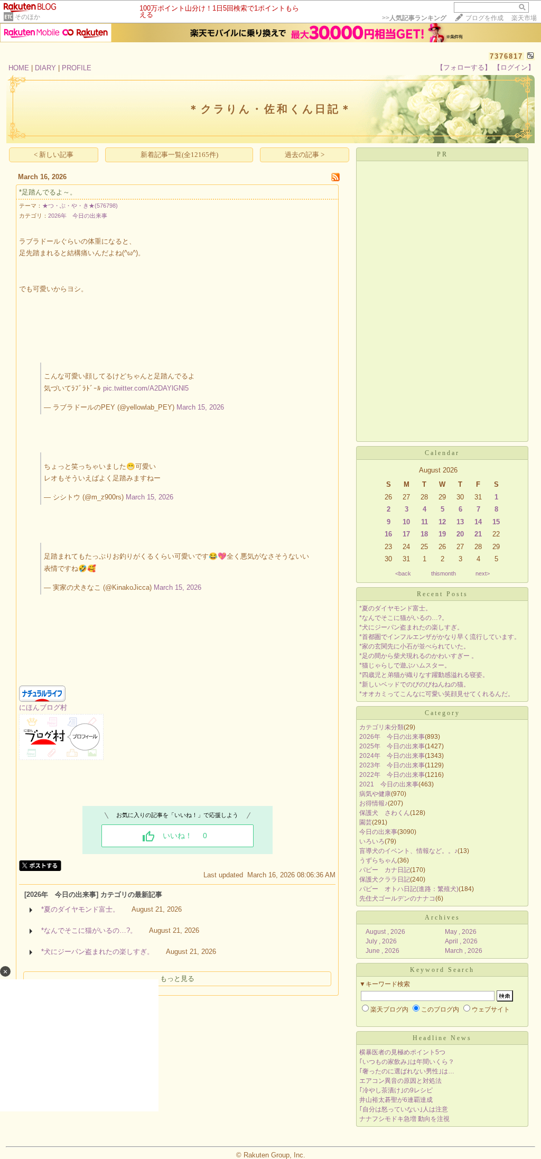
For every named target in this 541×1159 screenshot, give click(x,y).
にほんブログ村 (43, 707)
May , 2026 (461, 931)
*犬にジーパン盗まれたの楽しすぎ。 (97, 952)
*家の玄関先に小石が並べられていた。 (414, 646)
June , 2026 (382, 950)
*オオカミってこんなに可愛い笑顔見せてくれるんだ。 (436, 694)
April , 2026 (461, 941)
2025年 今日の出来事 (392, 746)
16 (388, 534)
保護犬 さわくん (384, 813)
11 (424, 522)
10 (406, 522)
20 (460, 534)
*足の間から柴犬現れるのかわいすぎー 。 (418, 656)
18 (424, 534)
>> (414, 18)
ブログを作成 (484, 18)
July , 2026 (381, 941)
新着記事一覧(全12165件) (179, 155)
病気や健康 (375, 794)
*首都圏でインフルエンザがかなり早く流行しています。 (439, 637)
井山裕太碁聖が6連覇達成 (396, 1100)
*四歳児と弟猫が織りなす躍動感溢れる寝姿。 (424, 675)
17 (406, 534)
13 (460, 522)
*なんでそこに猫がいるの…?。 (89, 930)
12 (442, 522)
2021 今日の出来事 (388, 784)
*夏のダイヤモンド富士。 (80, 909)
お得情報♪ (373, 803)
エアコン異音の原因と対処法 (400, 1080)
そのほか (27, 17)
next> (482, 573)
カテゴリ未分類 (381, 727)
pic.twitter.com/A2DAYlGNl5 (146, 388)
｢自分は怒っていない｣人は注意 (403, 1109)
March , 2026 (463, 950)
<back (403, 573)
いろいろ (372, 841)
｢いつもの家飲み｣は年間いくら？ (406, 1061)
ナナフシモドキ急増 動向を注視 (404, 1119)
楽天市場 (524, 18)
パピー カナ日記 (384, 870)
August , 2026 (385, 931)
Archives (442, 917)
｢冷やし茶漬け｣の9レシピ (396, 1090)
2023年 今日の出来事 (392, 765)
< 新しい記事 (53, 155)
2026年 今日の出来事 (77, 215)
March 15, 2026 (200, 407)
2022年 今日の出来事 (392, 774)
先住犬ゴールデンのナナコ (397, 898)
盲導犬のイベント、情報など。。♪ (408, 851)
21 (478, 534)
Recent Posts (442, 594)
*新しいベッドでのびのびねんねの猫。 (414, 684)
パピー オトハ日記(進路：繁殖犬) (409, 889)
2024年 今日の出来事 (392, 755)
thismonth (443, 573)
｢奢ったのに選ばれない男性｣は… (406, 1071)
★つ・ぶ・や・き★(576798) (80, 205)
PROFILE (76, 68)
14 (478, 522)
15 (496, 522)
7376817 (506, 56)
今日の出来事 (378, 832)
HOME (18, 68)
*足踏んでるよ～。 (48, 192)
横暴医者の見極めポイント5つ (402, 1052)
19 (442, 534)
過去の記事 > (304, 155)
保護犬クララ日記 (384, 879)
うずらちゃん (378, 860)
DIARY (45, 68)
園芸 (365, 822)
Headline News (442, 1038)
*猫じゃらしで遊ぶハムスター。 (405, 665)
